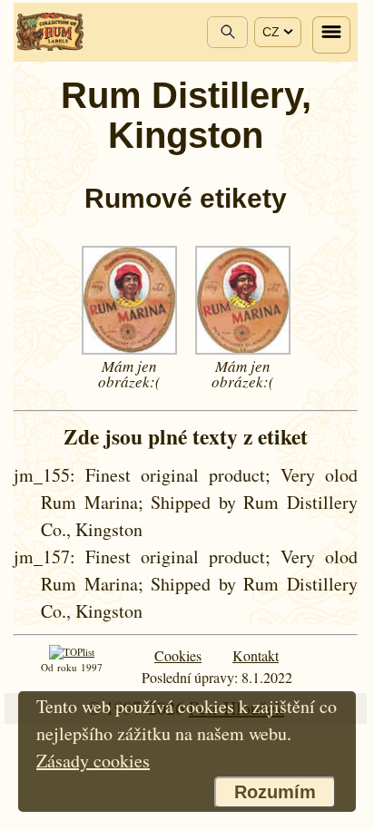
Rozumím (275, 792)
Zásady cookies (93, 760)
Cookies (178, 655)
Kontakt (255, 655)
